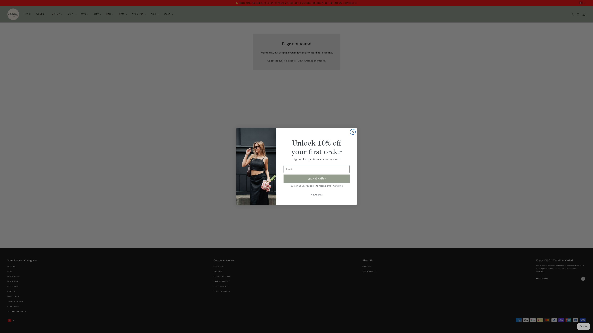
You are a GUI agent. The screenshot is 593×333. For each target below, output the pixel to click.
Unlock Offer (317, 179)
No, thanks (317, 194)
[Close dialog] (352, 132)
